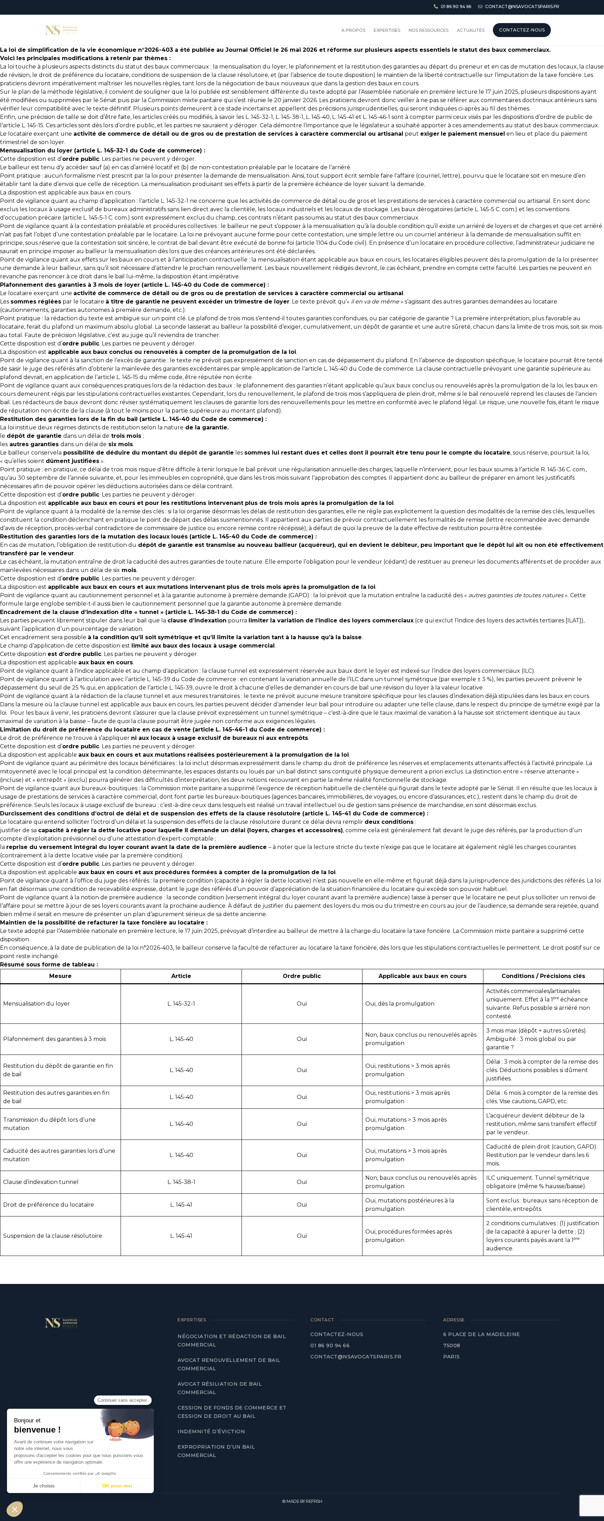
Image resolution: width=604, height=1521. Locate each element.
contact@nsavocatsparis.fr (356, 1357)
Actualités (470, 30)
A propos (353, 30)
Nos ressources (428, 30)
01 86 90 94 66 (330, 1345)
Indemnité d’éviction (212, 1431)
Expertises (387, 30)
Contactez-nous (336, 1334)
